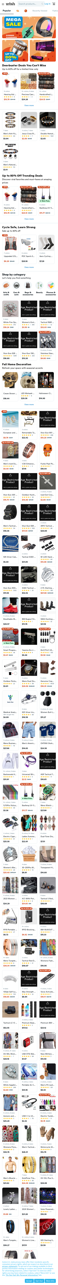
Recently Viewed (40, 11)
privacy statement (9, 1266)
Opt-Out (39, 1281)
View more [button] (29, 105)
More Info (50, 1281)
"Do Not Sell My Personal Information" (22, 1275)
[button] (42, 4)
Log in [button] (47, 3)
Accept (29, 1281)
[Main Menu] (3, 4)
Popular (7, 10)
